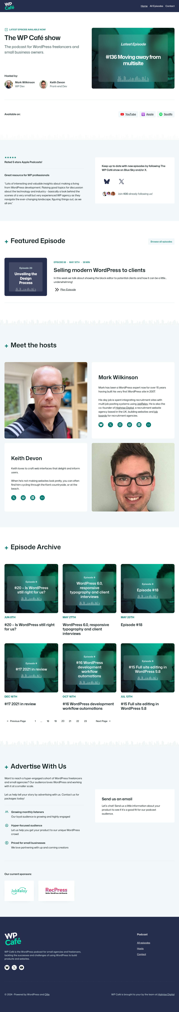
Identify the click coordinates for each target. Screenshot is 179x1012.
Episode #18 (131, 624)
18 (48, 721)
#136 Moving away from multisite (133, 60)
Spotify (168, 114)
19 (55, 721)
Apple (150, 114)
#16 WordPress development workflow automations (88, 706)
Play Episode (68, 289)
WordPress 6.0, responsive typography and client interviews (86, 629)
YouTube (130, 114)
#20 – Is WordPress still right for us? (29, 626)
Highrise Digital (125, 408)
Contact (141, 954)
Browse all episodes (161, 241)
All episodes (143, 942)
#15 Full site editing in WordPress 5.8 (140, 706)
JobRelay (142, 404)
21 (70, 721)
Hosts (140, 948)
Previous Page (16, 721)
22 (77, 721)
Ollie (47, 994)
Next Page (103, 721)
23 (85, 721)
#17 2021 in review (20, 704)
